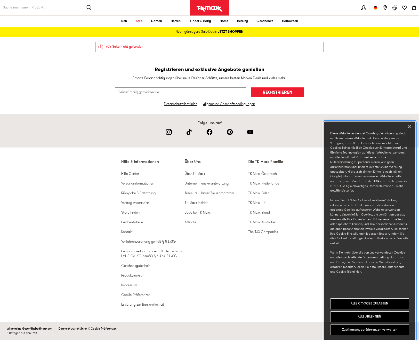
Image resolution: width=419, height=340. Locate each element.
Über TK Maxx (195, 174)
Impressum (129, 285)
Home (224, 21)
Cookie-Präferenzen (136, 295)
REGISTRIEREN (277, 92)
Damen (156, 21)
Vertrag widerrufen (135, 203)
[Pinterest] (230, 132)
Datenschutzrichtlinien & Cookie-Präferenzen (87, 328)
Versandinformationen (137, 183)
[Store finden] (385, 7)
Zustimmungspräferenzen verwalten (369, 329)
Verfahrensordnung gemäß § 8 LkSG (148, 242)
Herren (176, 21)
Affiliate (190, 222)
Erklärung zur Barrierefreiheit (142, 305)
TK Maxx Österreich (262, 174)
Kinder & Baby (200, 21)
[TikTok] (189, 132)
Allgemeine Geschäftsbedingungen (229, 104)
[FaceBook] (209, 132)
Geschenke (265, 21)
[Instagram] (169, 132)
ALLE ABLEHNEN (369, 316)
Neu (124, 21)
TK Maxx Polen (258, 193)
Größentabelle (132, 222)
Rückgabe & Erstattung (138, 193)
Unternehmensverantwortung (207, 183)
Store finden (130, 213)
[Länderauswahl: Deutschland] (375, 7)
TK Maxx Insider (196, 203)
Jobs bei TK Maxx (197, 213)
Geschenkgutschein (136, 266)
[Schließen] (409, 126)
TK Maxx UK (257, 203)
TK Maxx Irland (259, 213)
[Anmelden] (364, 7)
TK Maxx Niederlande (263, 183)
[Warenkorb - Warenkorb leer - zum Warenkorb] (414, 7)
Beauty (242, 21)
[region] (369, 231)
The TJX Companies (263, 232)
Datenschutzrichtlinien (180, 104)
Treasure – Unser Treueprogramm (209, 193)
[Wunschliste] (404, 7)
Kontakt (127, 232)
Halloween (290, 21)
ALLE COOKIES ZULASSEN (369, 303)
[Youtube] (250, 132)
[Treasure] (395, 7)
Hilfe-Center (130, 174)
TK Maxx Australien (262, 222)
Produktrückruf (132, 276)
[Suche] (89, 7)
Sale (139, 21)
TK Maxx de (209, 8)
